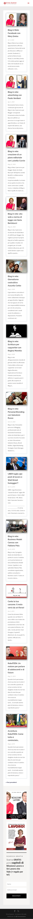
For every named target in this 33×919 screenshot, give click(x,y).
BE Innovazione (21, 916)
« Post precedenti (11, 782)
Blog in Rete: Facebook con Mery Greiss (14, 33)
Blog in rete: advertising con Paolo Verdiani (15, 95)
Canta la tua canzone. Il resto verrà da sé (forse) (16, 604)
